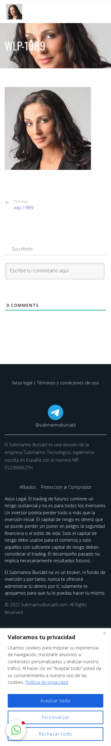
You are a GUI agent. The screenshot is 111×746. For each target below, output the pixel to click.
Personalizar (56, 717)
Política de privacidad (47, 682)
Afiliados (28, 487)
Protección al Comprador (66, 487)
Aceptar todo (55, 701)
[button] (16, 730)
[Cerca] (104, 633)
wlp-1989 (24, 205)
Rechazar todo (55, 734)
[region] (55, 687)
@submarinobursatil (55, 425)
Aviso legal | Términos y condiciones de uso (55, 383)
